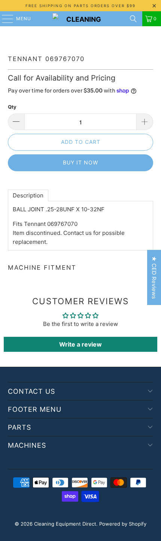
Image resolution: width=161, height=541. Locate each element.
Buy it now (80, 162)
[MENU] (4, 18)
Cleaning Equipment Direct (65, 524)
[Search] (133, 18)
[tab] (28, 195)
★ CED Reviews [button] (154, 277)
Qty (12, 107)
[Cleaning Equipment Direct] (80, 18)
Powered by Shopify (122, 524)
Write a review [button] (80, 344)
